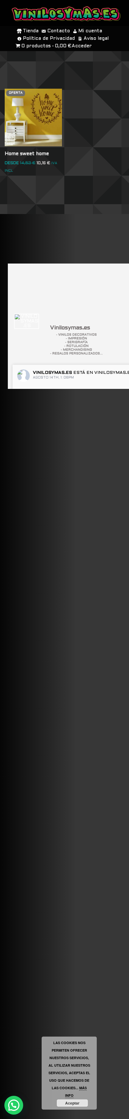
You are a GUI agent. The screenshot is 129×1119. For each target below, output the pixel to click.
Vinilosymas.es (52, 373)
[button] (13, 1105)
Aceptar (72, 1103)
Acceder (82, 46)
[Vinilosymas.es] (26, 321)
